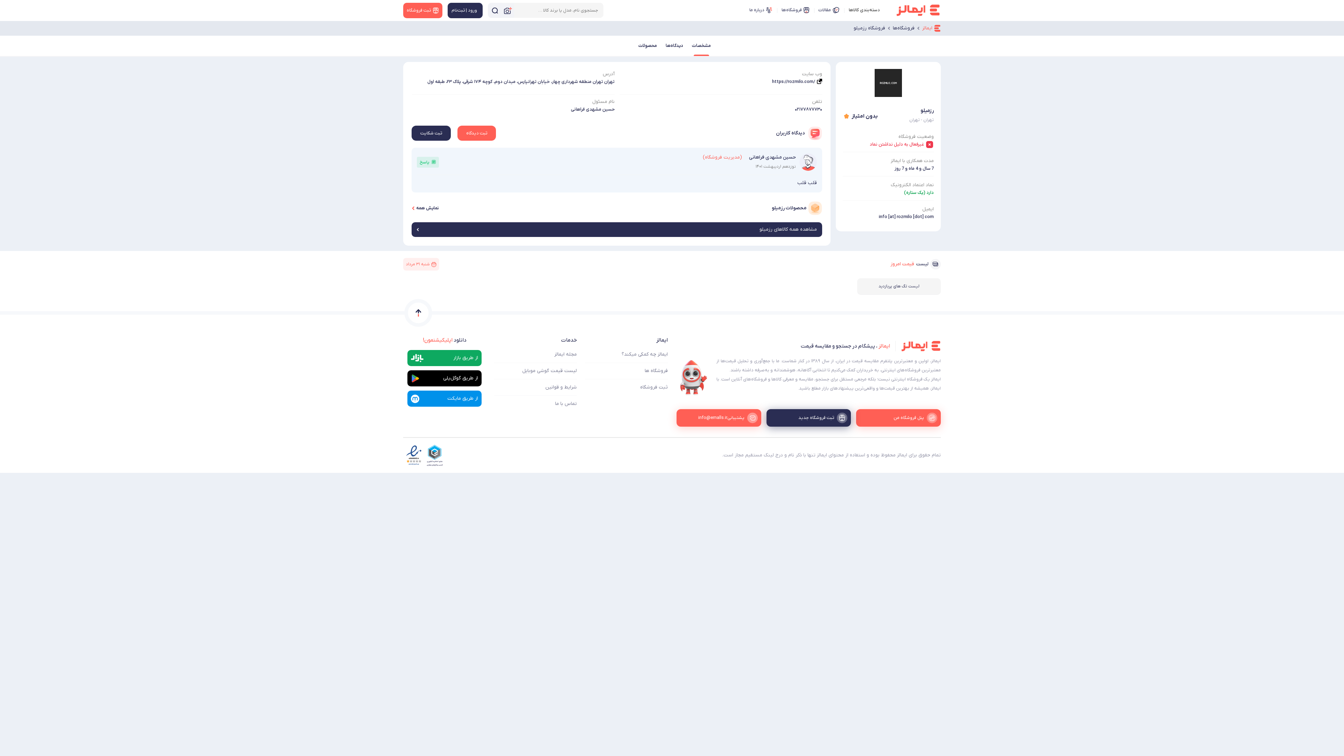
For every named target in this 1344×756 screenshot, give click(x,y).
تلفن (817, 101)
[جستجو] (495, 10)
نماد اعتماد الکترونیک (912, 185)
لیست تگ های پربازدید (898, 286)
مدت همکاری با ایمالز (912, 161)
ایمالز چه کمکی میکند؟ (645, 354)
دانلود (445, 340)
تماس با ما (566, 403)
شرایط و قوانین (561, 387)
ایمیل (928, 209)
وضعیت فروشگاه (916, 136)
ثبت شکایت (431, 133)
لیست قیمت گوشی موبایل (549, 371)
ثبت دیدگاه (476, 133)
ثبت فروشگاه (654, 387)
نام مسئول (603, 101)
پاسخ (424, 162)
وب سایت (812, 74)
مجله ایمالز (565, 354)
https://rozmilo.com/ (793, 82)
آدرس (609, 74)
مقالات (824, 10)
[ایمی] (693, 377)
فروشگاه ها (656, 371)
